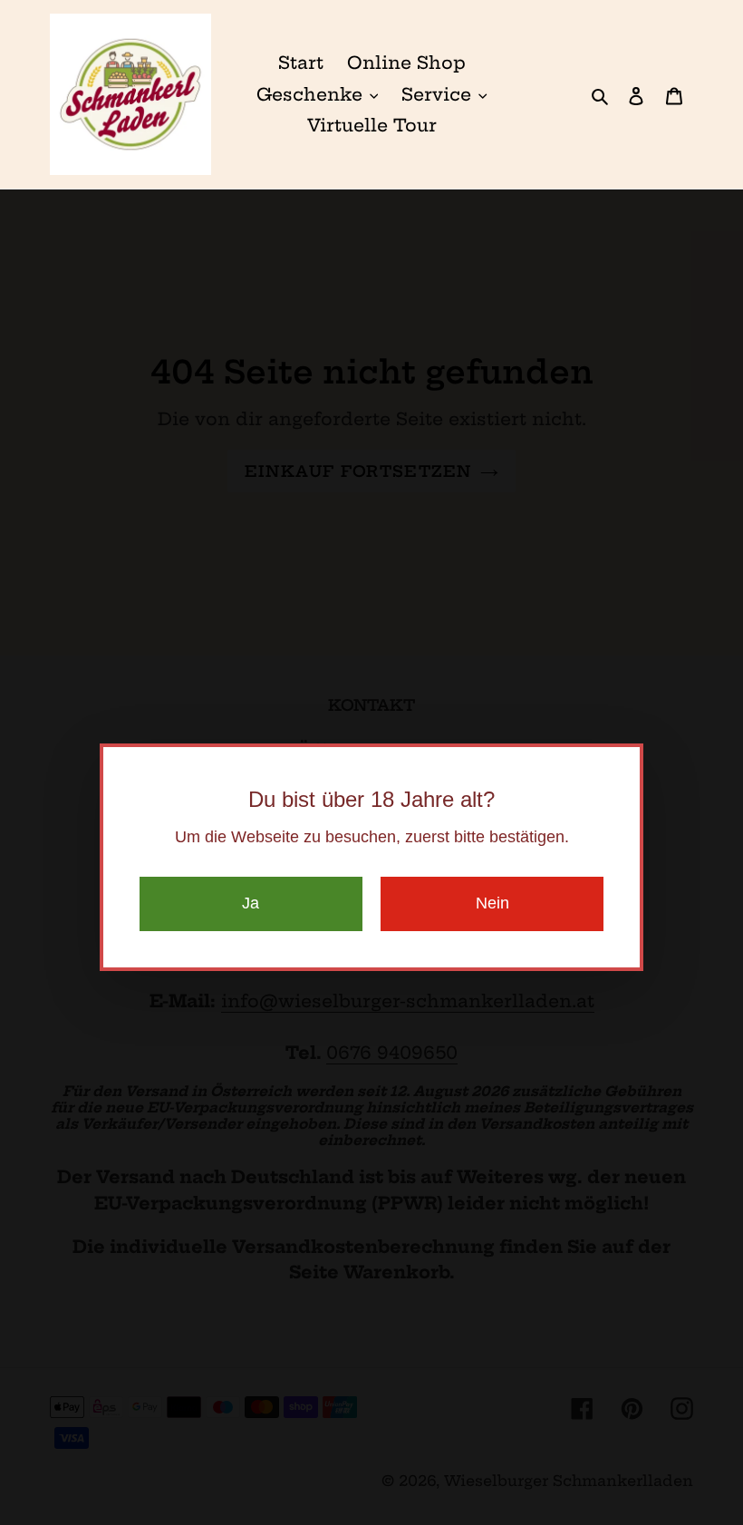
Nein (492, 903)
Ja (250, 903)
